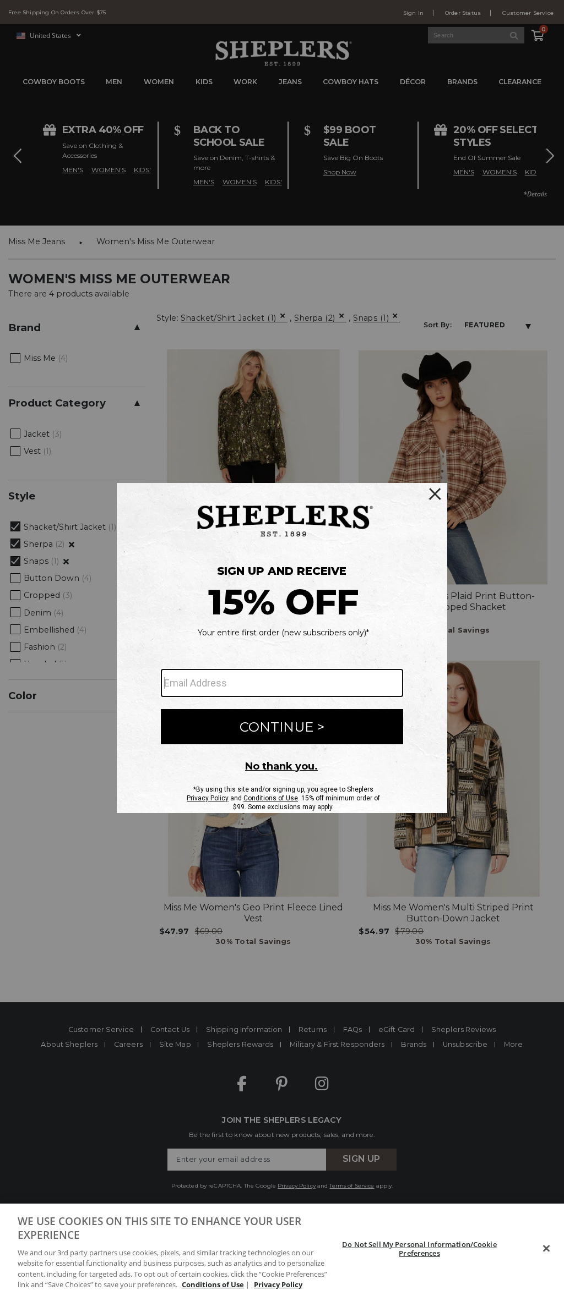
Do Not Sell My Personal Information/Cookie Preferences (419, 1248)
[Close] (546, 1249)
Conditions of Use (213, 1284)
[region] (282, 1250)
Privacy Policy (278, 1284)
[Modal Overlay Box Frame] (282, 648)
